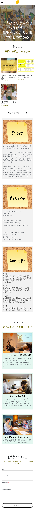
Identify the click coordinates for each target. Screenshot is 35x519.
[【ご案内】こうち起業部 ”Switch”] (9, 92)
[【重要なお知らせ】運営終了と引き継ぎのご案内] (9, 65)
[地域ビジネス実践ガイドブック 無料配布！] (26, 65)
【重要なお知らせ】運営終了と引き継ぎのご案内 (8, 77)
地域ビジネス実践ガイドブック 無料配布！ (25, 76)
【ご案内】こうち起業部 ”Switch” (8, 103)
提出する (17, 505)
